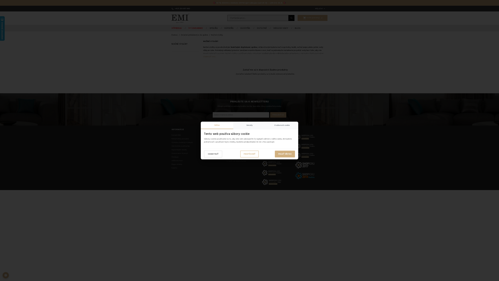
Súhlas (217, 125)
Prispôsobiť (249, 154)
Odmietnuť (213, 154)
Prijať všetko (285, 154)
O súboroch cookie (282, 125)
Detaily (249, 125)
